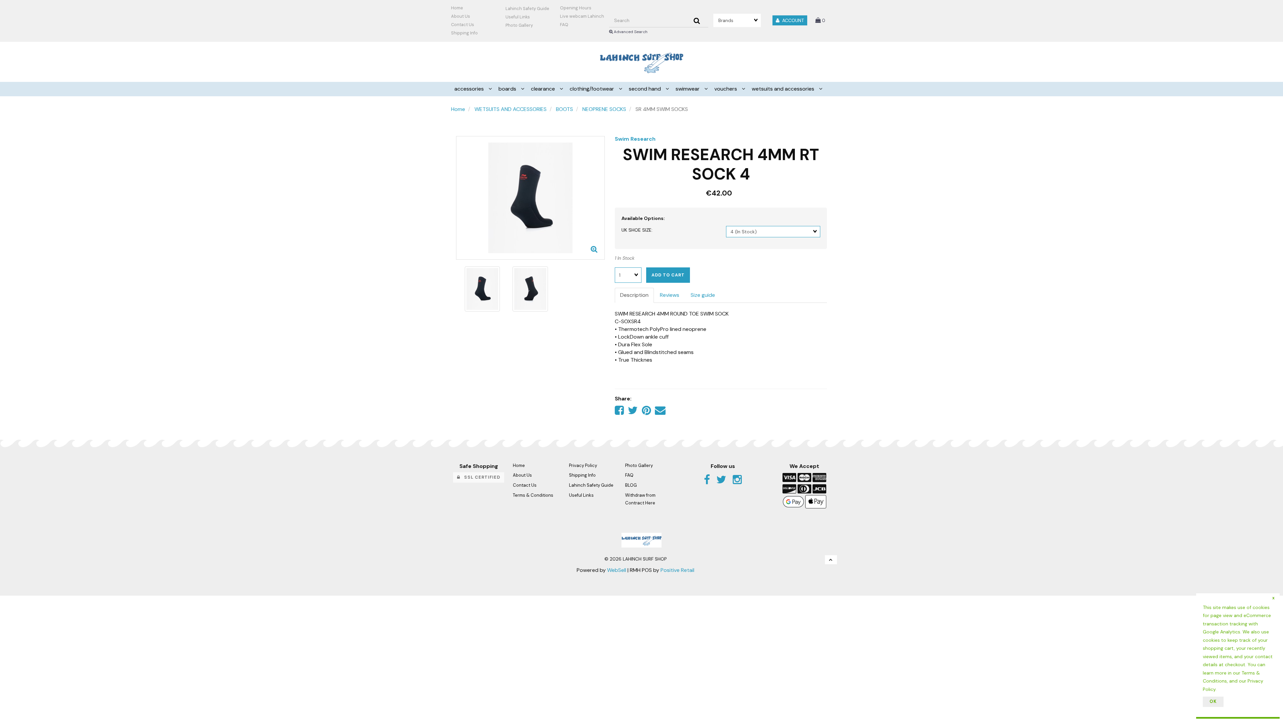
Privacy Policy (583, 465)
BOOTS (564, 109)
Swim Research (635, 138)
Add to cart (668, 275)
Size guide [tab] (703, 294)
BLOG (631, 485)
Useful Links (518, 17)
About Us (460, 16)
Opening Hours (575, 8)
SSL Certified (480, 477)
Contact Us (462, 24)
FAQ (564, 24)
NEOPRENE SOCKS (604, 109)
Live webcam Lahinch (582, 16)
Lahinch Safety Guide (527, 8)
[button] (820, 20)
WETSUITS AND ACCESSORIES (510, 109)
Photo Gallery (519, 25)
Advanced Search (630, 31)
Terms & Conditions (533, 495)
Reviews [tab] (669, 294)
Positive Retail (677, 570)
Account (791, 20)
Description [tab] (634, 294)
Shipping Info (582, 475)
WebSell (616, 570)
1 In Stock (624, 258)
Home (457, 8)
